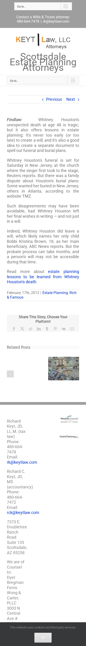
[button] (10, 374)
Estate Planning (55, 293)
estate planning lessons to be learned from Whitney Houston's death (43, 276)
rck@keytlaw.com (23, 512)
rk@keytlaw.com (56, 21)
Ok (43, 637)
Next (70, 99)
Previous (54, 99)
